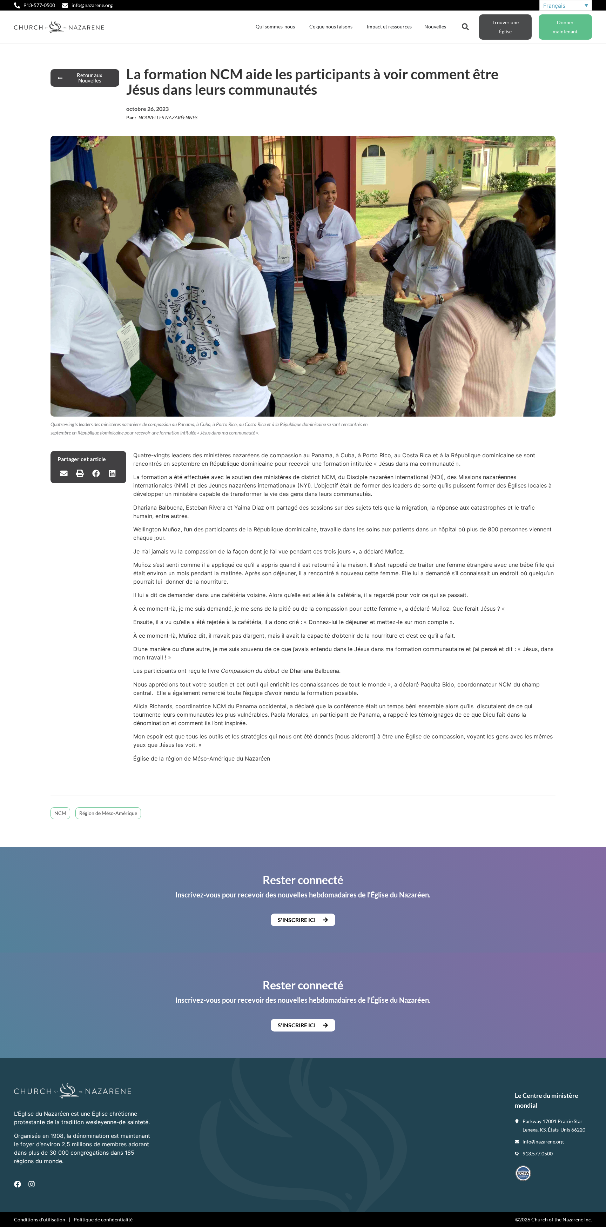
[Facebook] (17, 1184)
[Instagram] (31, 1184)
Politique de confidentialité (103, 1219)
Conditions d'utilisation (39, 1219)
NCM (60, 813)
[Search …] (465, 26)
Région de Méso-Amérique (108, 813)
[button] (64, 473)
